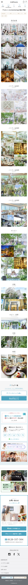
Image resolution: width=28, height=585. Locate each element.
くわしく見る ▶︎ (14, 420)
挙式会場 (3, 13)
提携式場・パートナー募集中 (7, 577)
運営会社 (7, 580)
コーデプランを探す (5, 563)
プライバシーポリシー (18, 580)
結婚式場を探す (4, 559)
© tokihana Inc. (14, 583)
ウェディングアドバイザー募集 (20, 577)
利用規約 (11, 580)
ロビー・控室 (23, 13)
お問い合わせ (4, 569)
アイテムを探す (4, 566)
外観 (18, 13)
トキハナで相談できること (13, 502)
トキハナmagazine (5, 572)
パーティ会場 (8, 13)
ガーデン (14, 13)
